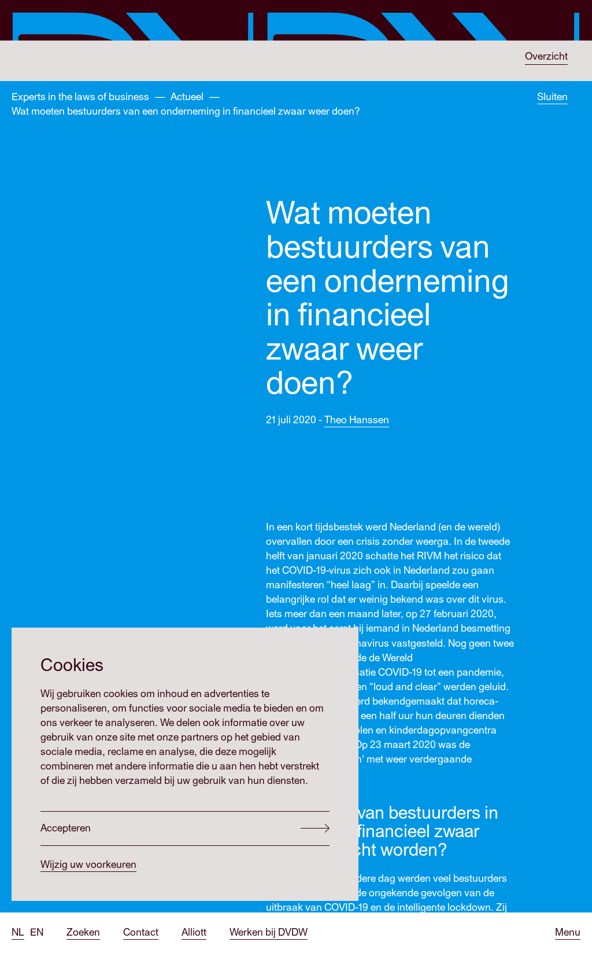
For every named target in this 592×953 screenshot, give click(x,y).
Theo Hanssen (356, 420)
